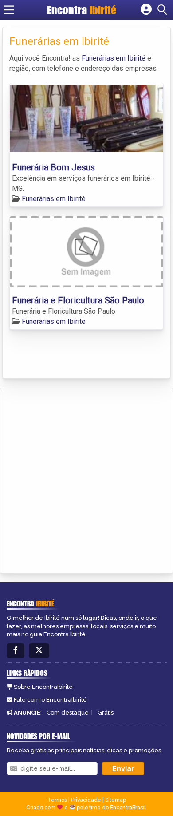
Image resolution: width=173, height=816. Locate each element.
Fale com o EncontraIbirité (50, 699)
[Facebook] (15, 650)
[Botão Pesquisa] (163, 9)
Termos (57, 800)
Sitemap (115, 800)
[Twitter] (39, 650)
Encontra (81, 9)
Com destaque (68, 712)
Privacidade (86, 800)
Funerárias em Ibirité (113, 58)
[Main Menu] (9, 10)
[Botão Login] (146, 10)
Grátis (106, 712)
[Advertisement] (86, 479)
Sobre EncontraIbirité (43, 686)
